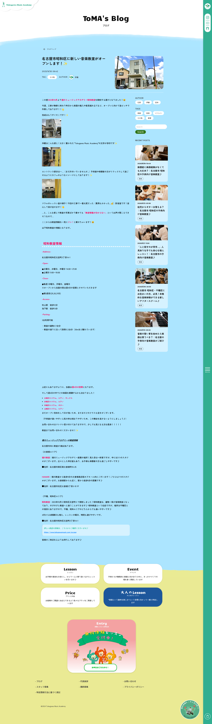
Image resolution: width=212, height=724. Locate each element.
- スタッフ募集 (41, 686)
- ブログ (38, 681)
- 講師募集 (83, 686)
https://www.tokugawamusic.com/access (60, 532)
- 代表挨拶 (83, 681)
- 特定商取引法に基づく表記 (47, 692)
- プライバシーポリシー (133, 686)
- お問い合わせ (129, 681)
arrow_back (44, 49)
